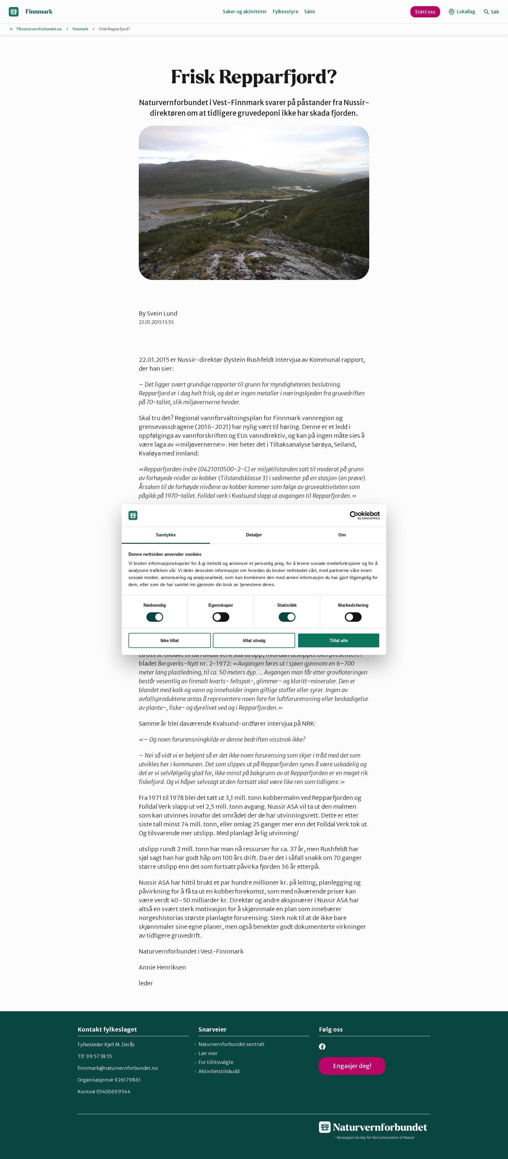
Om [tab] (342, 534)
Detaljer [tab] (254, 534)
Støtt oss (425, 12)
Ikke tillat (170, 640)
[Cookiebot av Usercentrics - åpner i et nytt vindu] (354, 515)
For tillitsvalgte (215, 1062)
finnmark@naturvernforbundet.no (118, 1068)
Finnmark (39, 12)
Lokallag (465, 11)
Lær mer (208, 1053)
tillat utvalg (254, 640)
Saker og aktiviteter (245, 11)
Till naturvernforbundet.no (39, 29)
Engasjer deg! (352, 1066)
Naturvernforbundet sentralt (231, 1044)
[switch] (221, 617)
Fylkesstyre (285, 11)
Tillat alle (339, 640)
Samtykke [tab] (166, 534)
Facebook (322, 1046)
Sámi (309, 11)
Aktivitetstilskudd (218, 1071)
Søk (494, 12)
